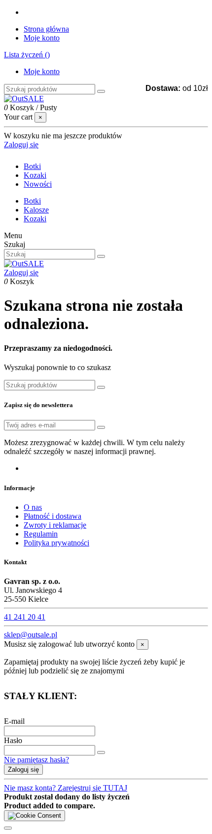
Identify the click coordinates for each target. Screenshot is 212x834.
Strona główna (46, 29)
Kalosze (36, 210)
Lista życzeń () (27, 54)
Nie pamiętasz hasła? (36, 759)
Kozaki (35, 218)
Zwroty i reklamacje (55, 525)
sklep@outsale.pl (30, 634)
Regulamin (41, 534)
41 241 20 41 (24, 617)
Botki (32, 201)
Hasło (13, 740)
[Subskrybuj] (101, 427)
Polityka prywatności (56, 543)
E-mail (14, 721)
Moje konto (42, 38)
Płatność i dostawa (52, 516)
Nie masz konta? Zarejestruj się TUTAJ (65, 788)
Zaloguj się (23, 769)
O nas (33, 507)
